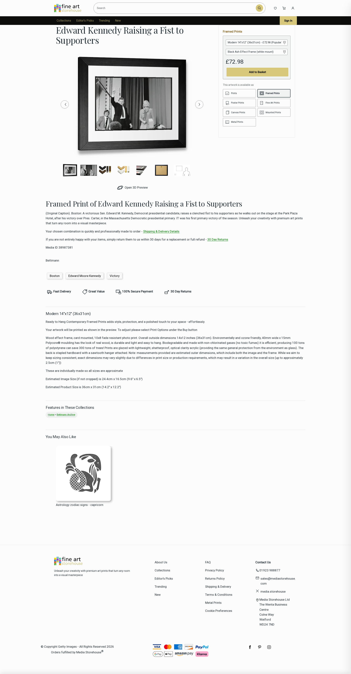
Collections (64, 20)
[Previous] (65, 104)
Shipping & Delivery (218, 586)
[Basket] (284, 8)
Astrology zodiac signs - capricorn (79, 505)
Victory (115, 276)
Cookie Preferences (218, 611)
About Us (161, 562)
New (118, 20)
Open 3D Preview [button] (136, 187)
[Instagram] (269, 649)
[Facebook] (250, 649)
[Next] (199, 104)
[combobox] (175, 8)
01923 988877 (269, 570)
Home (51, 414)
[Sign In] (293, 8)
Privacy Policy (214, 570)
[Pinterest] (260, 649)
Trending (104, 20)
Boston (55, 276)
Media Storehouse (88, 652)
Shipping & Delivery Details (161, 231)
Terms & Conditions (218, 594)
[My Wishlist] (275, 8)
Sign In (288, 20)
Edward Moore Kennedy (84, 276)
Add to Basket (257, 72)
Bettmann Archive (66, 414)
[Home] (71, 8)
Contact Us (263, 562)
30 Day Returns (217, 239)
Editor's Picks (85, 20)
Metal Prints (213, 602)
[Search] (259, 8)
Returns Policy (215, 578)
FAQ (208, 562)
